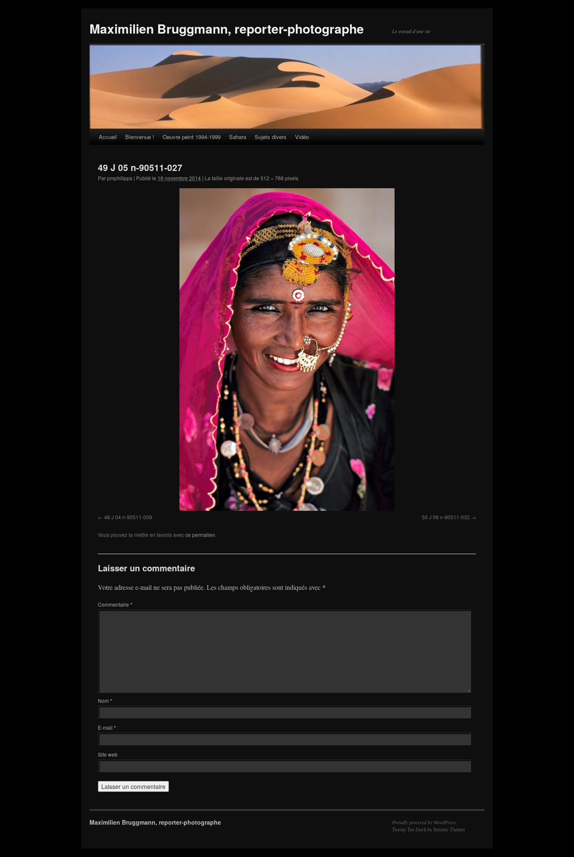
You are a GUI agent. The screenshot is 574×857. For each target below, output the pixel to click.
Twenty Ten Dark (409, 830)
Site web (108, 754)
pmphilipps (119, 177)
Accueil (108, 137)
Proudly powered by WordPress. (424, 822)
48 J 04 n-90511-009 (128, 517)
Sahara (237, 137)
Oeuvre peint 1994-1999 (192, 137)
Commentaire (115, 604)
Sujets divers (271, 137)
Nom (105, 700)
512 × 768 (272, 177)
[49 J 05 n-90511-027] (287, 349)
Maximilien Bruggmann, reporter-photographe (227, 28)
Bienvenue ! (139, 137)
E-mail (107, 727)
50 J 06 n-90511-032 (446, 517)
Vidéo (302, 137)
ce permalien (200, 534)
